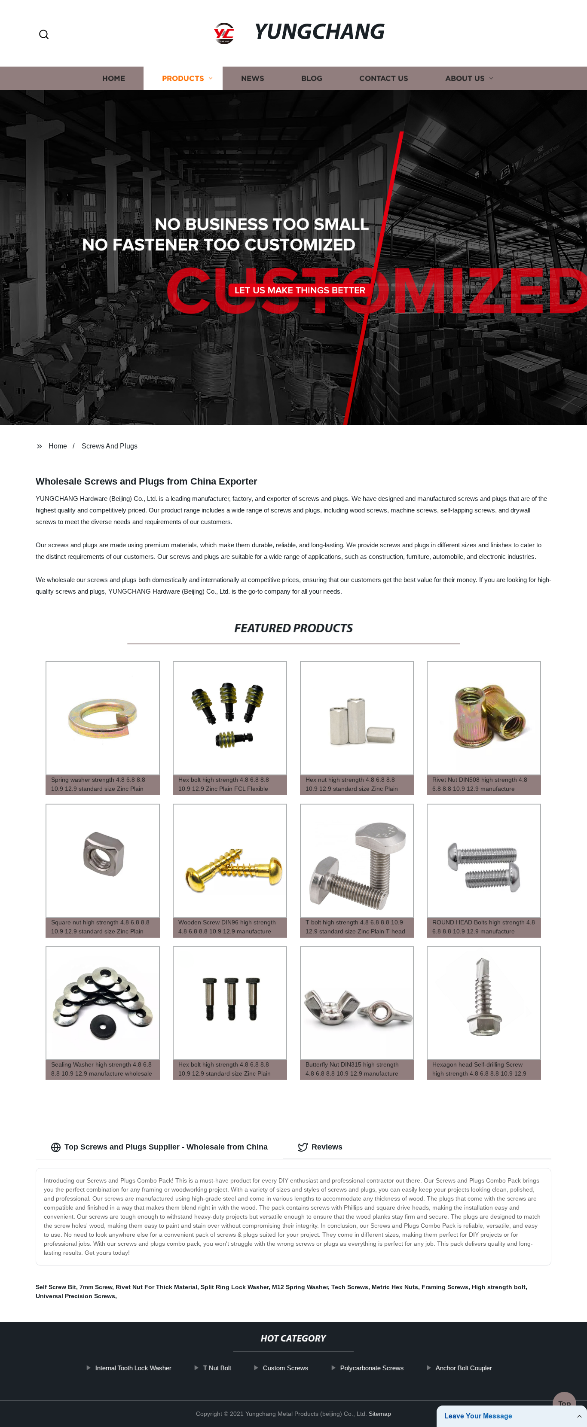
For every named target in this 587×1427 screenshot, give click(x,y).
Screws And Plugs (110, 446)
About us (465, 78)
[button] (44, 35)
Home (113, 78)
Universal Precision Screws (75, 1296)
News (252, 78)
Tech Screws (349, 1287)
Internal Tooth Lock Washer (133, 1368)
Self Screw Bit (56, 1287)
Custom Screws (285, 1368)
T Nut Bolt (217, 1368)
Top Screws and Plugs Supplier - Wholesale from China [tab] (166, 1147)
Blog (311, 78)
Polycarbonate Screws (372, 1368)
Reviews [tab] (327, 1147)
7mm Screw (95, 1287)
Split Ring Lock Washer (235, 1287)
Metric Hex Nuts (395, 1287)
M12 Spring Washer (300, 1287)
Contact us (383, 78)
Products (183, 78)
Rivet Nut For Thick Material (156, 1287)
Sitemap (380, 1413)
